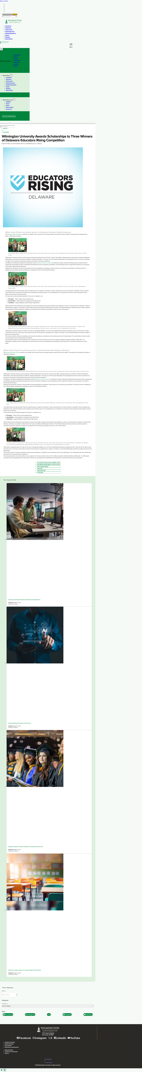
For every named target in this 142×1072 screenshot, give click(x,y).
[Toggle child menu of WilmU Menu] (11, 75)
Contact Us (8, 11)
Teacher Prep (41, 470)
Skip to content (4, 1)
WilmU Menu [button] (6, 75)
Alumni (7, 35)
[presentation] (35, 539)
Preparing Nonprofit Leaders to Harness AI (19, 723)
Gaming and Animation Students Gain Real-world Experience (24, 599)
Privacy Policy (49, 1062)
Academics (8, 26)
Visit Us (7, 1053)
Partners (16, 64)
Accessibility (49, 1059)
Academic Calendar (10, 1042)
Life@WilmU (17, 60)
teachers (40, 472)
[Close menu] (1, 49)
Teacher (39, 468)
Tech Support (8, 1045)
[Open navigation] (71, 44)
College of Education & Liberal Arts (48, 462)
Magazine (16, 62)
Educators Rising (42, 466)
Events (16, 58)
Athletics (7, 37)
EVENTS (5, 128)
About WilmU (9, 39)
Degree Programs (9, 1044)
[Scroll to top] (1, 1070)
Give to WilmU (9, 10)
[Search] (16, 16)
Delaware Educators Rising (14, 234)
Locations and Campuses (11, 1051)
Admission (8, 28)
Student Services (10, 31)
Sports (16, 66)
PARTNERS (6, 132)
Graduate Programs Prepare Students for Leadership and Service (25, 846)
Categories (4, 1003)
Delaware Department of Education (48, 464)
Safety (7, 8)
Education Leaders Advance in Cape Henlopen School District (24, 970)
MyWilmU (8, 4)
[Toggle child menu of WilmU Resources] (13, 99)
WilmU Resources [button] (7, 100)
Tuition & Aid (8, 29)
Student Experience (10, 33)
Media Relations (9, 1050)
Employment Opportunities (12, 1047)
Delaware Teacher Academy (44, 263)
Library (7, 6)
